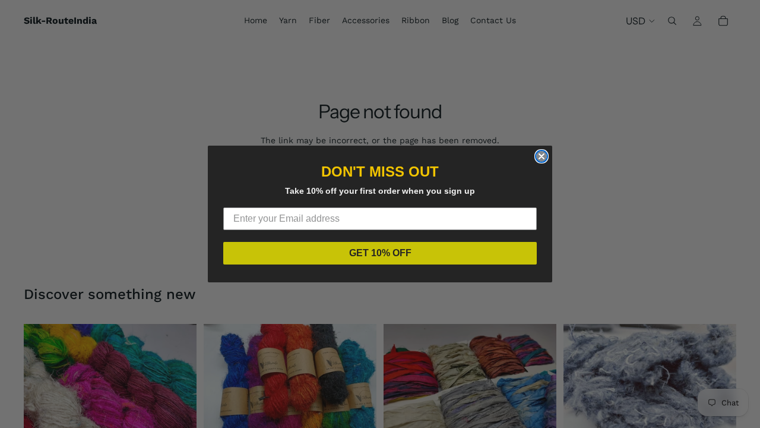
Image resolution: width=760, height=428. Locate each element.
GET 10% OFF (380, 253)
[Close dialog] (541, 156)
